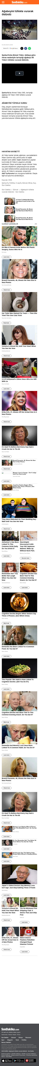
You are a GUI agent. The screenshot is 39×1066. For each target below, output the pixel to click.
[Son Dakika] (19, 2)
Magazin (10, 1040)
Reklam (10, 1034)
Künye (18, 1034)
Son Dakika (4, 1037)
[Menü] (3, 2)
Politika (24, 1040)
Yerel (17, 1040)
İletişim (14, 1034)
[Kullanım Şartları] (5, 1053)
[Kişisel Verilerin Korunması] (18, 1055)
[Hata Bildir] (9, 1056)
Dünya (21, 1037)
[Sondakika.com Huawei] (30, 1060)
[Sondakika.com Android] (18, 1060)
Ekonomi (28, 1037)
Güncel (13, 1037)
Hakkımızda (4, 1034)
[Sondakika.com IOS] (7, 1060)
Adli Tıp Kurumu (8, 173)
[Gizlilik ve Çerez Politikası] (29, 1053)
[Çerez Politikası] (5, 1055)
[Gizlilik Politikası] (16, 1053)
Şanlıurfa (5, 93)
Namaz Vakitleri (6, 1042)
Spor (2, 1040)
